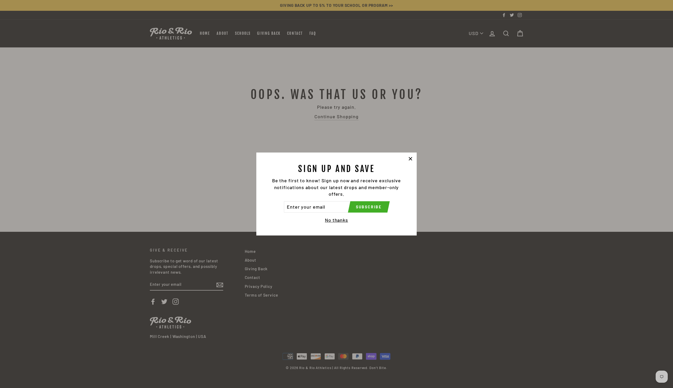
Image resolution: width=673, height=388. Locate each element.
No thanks (336, 220)
